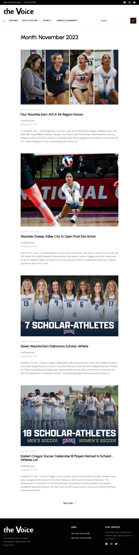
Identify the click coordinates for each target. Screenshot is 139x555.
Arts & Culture (29, 20)
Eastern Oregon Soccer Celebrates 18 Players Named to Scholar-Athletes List (67, 458)
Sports (46, 20)
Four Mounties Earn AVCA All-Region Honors (52, 114)
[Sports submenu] (51, 20)
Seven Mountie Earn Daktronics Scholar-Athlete (54, 346)
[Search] (133, 21)
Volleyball (35, 110)
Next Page (69, 503)
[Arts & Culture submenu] (38, 20)
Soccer (25, 452)
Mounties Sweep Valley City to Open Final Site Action (58, 236)
